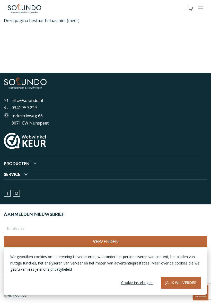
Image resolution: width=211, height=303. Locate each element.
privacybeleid (61, 269)
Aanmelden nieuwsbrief (34, 214)
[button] (200, 8)
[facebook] (7, 193)
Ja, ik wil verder (180, 282)
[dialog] (105, 271)
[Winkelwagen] (190, 8)
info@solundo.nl (27, 100)
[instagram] (16, 193)
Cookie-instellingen (137, 282)
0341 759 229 (24, 107)
